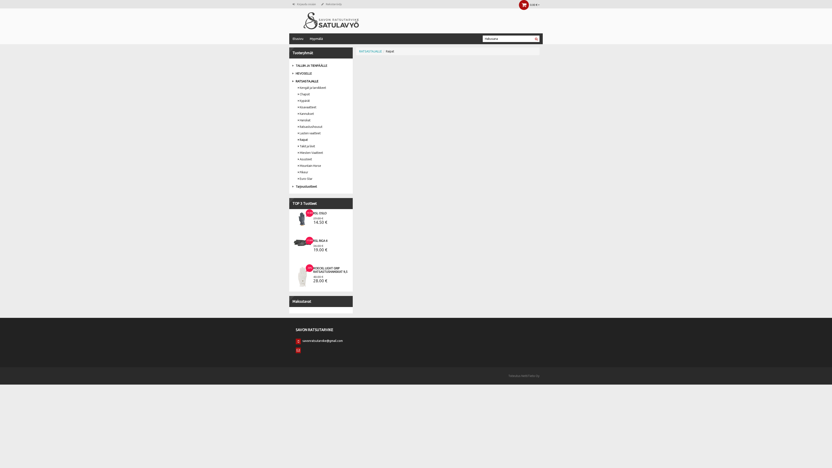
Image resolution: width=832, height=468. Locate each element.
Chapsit (305, 94)
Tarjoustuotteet (306, 186)
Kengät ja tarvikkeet (313, 87)
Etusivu (297, 39)
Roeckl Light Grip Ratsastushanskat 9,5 (330, 269)
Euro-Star (306, 178)
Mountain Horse (310, 165)
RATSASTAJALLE (307, 81)
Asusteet (306, 159)
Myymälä (316, 39)
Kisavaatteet (308, 107)
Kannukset (307, 113)
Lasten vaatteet (310, 133)
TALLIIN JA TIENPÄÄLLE (311, 65)
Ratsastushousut (311, 126)
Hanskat (305, 120)
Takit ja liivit (307, 146)
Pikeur (304, 172)
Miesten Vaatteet (311, 152)
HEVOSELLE (304, 73)
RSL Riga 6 (320, 240)
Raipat (304, 139)
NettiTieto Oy (530, 376)
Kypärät (305, 100)
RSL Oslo (320, 213)
